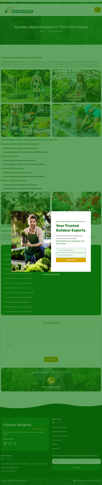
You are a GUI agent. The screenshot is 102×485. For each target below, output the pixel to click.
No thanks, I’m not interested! (51, 274)
